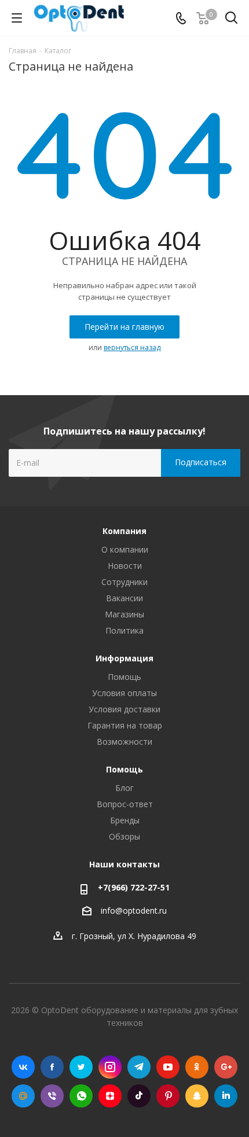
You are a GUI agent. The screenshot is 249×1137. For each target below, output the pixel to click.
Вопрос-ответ (125, 804)
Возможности (124, 741)
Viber (52, 1095)
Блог (124, 787)
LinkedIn (225, 1095)
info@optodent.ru (134, 910)
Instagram (110, 1067)
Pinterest (168, 1095)
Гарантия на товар (124, 725)
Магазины (124, 614)
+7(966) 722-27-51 (134, 887)
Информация (124, 658)
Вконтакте (23, 1067)
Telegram (139, 1067)
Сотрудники (124, 581)
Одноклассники (196, 1067)
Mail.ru (23, 1095)
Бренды (125, 820)
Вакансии (124, 598)
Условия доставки (124, 709)
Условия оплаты (124, 692)
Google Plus (225, 1067)
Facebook (52, 1067)
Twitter (81, 1067)
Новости (125, 565)
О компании (124, 549)
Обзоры (124, 836)
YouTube (168, 1067)
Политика (124, 630)
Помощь (124, 676)
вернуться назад (132, 347)
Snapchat (196, 1095)
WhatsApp (81, 1095)
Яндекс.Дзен (110, 1095)
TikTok (139, 1095)
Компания (124, 530)
